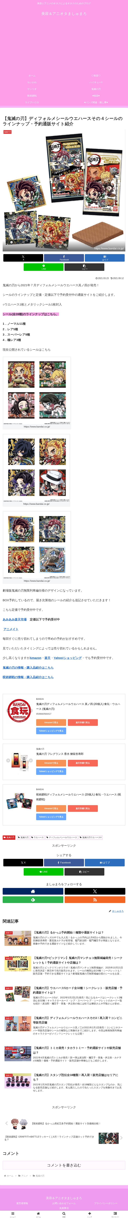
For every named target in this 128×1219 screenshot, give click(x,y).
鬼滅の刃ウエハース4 (92, 837)
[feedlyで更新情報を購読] (33, 899)
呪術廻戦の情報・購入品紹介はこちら (28, 677)
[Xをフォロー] (95, 891)
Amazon (35, 658)
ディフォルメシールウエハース (63, 837)
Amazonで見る (51, 722)
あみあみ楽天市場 (15, 619)
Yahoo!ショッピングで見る (51, 771)
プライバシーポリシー (106, 1203)
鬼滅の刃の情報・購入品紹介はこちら (28, 667)
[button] (84, 267)
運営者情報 (22, 1203)
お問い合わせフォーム (64, 1203)
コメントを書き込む (64, 1165)
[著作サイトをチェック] (33, 891)
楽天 (47, 658)
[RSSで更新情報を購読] (95, 899)
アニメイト (11, 629)
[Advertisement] (64, 47)
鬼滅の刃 (10, 837)
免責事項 (64, 1208)
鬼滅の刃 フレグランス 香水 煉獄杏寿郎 (60, 753)
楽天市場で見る (83, 722)
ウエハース (39, 837)
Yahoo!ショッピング (68, 658)
